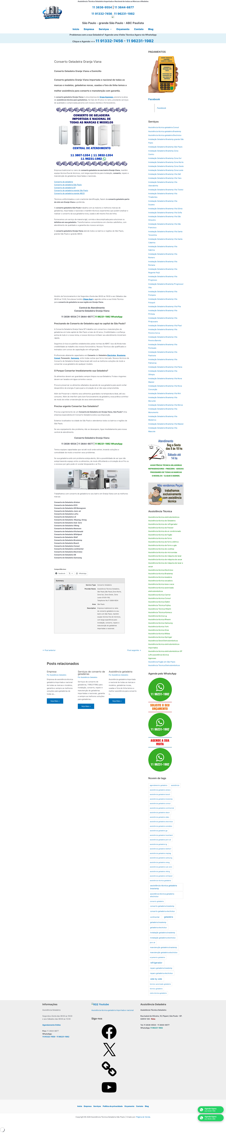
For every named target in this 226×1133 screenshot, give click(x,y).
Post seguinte (134, 650)
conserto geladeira (157, 901)
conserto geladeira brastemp (162, 906)
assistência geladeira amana (160, 790)
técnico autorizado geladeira (160, 984)
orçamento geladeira (157, 957)
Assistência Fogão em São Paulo (161, 662)
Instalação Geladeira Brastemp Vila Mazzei (166, 424)
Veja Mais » (55, 701)
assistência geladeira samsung (161, 858)
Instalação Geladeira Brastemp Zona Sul (164, 158)
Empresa (51, 671)
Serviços (97, 1106)
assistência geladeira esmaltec (161, 826)
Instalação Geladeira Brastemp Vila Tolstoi (165, 189)
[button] (110, 29)
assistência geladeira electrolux (161, 821)
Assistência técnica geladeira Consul (163, 127)
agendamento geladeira (158, 785)
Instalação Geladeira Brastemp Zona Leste (165, 170)
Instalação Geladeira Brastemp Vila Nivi (164, 393)
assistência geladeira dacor (160, 812)
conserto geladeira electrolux (162, 911)
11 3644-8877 (124, 7)
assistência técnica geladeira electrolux (162, 895)
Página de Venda (143, 1117)
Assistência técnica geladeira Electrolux (164, 135)
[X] (109, 1058)
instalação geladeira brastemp (162, 932)
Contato (139, 1106)
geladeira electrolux (158, 927)
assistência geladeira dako (159, 817)
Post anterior (49, 650)
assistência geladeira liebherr (160, 849)
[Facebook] (109, 1040)
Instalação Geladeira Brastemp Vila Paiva (165, 367)
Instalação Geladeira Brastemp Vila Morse (165, 405)
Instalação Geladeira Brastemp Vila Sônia (165, 208)
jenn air (152, 942)
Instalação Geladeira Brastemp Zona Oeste (166, 166)
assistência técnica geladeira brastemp (163, 887)
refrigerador (156, 962)
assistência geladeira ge (158, 831)
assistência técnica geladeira (160, 880)
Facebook (154, 99)
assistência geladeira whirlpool (161, 876)
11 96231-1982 (140, 41)
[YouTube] (109, 1095)
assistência (175, 785)
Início (79, 1106)
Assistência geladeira (120, 671)
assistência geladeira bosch (160, 794)
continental (154, 917)
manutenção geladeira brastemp (163, 947)
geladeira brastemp (158, 922)
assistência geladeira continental (162, 808)
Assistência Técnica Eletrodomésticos (164, 665)
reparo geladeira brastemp (161, 968)
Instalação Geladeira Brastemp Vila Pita (164, 306)
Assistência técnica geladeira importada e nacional (112, 1010)
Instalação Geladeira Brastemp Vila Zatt (164, 174)
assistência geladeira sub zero (161, 867)
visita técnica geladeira (158, 993)
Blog (147, 1106)
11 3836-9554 (102, 7)
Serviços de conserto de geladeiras (91, 672)
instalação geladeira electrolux (163, 938)
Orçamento (129, 1106)
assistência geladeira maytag (160, 853)
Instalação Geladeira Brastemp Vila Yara (164, 178)
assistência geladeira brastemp (161, 799)
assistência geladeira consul (160, 803)
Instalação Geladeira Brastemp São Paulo (165, 147)
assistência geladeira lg (158, 844)
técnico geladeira (156, 989)
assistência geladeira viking (160, 871)
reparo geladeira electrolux (161, 973)
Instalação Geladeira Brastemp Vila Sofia (165, 212)
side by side (156, 979)
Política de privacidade (113, 1106)
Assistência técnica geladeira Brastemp (164, 131)
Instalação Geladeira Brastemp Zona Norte (166, 162)
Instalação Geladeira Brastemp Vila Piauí (165, 325)
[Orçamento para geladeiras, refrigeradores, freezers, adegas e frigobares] (166, 449)
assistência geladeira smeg (160, 862)
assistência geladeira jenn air (160, 840)
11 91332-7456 (109, 41)
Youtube (104, 1004)
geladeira (168, 917)
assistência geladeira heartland (161, 835)
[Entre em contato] (166, 493)
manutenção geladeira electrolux (163, 952)
